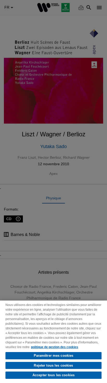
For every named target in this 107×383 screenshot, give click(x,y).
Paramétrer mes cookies (53, 356)
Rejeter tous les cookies (53, 365)
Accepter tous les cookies (53, 375)
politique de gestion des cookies (54, 347)
